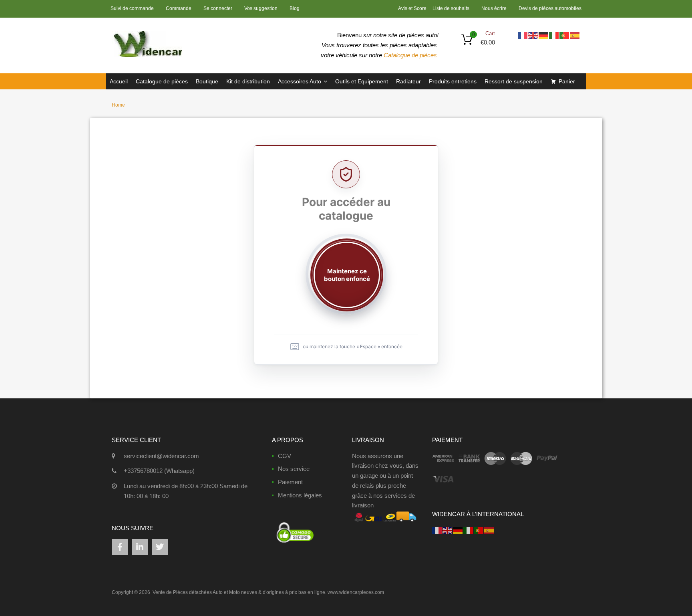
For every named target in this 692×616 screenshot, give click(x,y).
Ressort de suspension (514, 81)
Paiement (290, 482)
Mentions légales (300, 495)
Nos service (294, 468)
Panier (567, 81)
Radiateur (408, 81)
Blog (295, 8)
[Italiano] (554, 35)
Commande (178, 8)
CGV (284, 455)
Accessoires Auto (299, 81)
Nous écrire (494, 8)
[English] (533, 35)
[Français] (523, 35)
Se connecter (217, 8)
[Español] (575, 35)
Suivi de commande (132, 8)
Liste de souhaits (450, 8)
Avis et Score (413, 8)
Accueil (119, 81)
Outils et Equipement (361, 81)
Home (118, 105)
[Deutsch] (544, 35)
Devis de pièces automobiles (550, 8)
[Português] (564, 35)
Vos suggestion (261, 8)
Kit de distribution (248, 81)
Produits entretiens (453, 81)
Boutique (207, 81)
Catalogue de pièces (411, 55)
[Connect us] (120, 547)
